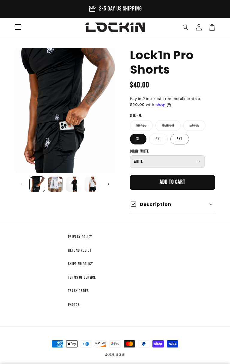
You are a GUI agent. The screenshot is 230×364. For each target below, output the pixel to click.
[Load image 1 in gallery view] (37, 184)
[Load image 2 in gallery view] (55, 184)
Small (144, 127)
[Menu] (18, 27)
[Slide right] (108, 184)
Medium (171, 127)
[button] (185, 27)
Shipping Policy (80, 263)
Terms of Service (82, 277)
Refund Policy (79, 250)
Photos (74, 304)
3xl (180, 138)
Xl (138, 138)
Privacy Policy (80, 236)
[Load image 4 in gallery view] (92, 184)
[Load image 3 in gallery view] (73, 184)
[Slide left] (21, 184)
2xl (161, 140)
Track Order (78, 290)
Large (197, 127)
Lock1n (120, 355)
